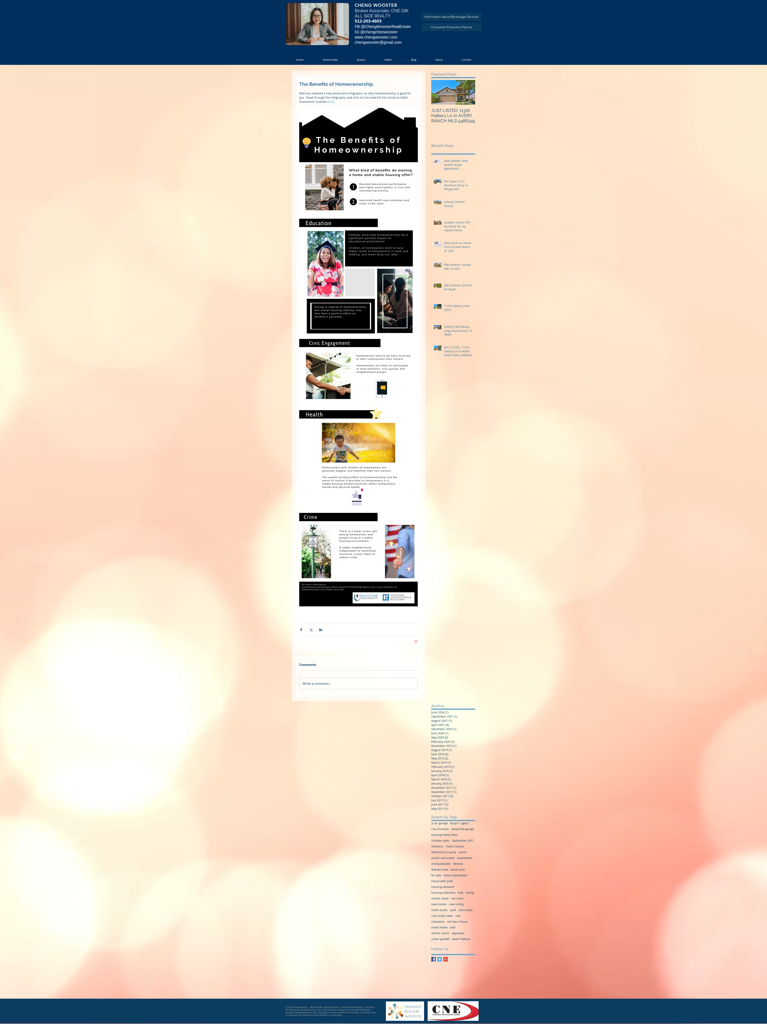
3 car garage (439, 823)
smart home (439, 927)
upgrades (458, 933)
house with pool (442, 881)
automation (464, 858)
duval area (458, 869)
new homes (439, 904)
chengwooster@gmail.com (378, 42)
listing (470, 892)
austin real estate (443, 858)
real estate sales (442, 915)
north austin (439, 910)
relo (458, 915)
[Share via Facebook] (301, 630)
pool (453, 910)
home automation (455, 875)
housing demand (442, 887)
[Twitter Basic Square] (439, 959)
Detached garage (462, 829)
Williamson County (443, 852)
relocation (438, 921)
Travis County (455, 846)
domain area (439, 869)
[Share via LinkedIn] (321, 630)
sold (452, 927)
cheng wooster (441, 863)
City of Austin (440, 829)
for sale (436, 875)
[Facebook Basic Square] (433, 959)
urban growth (440, 939)
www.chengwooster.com (376, 37)
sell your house (457, 921)
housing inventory (443, 892)
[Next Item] (469, 92)
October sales (440, 840)
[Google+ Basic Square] (445, 959)
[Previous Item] (437, 92)
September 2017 (463, 840)
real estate (465, 910)
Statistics (437, 846)
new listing (456, 904)
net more (457, 898)
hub (460, 892)
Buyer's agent (459, 823)
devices (458, 863)
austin (463, 852)
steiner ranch (440, 933)
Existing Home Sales (444, 834)
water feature (461, 939)
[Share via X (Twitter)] (311, 630)
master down (440, 898)
